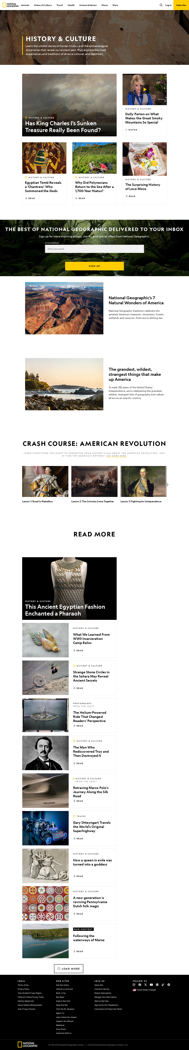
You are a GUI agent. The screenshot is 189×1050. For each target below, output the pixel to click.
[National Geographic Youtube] (151, 984)
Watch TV (60, 1013)
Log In (168, 5)
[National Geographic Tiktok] (163, 984)
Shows (104, 5)
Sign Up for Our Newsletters (106, 1005)
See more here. (117, 456)
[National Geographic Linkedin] (157, 984)
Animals (25, 5)
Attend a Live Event (64, 989)
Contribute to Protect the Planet (108, 1009)
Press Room (61, 1029)
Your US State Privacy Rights (29, 993)
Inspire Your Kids (63, 1001)
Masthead (60, 1025)
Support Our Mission (64, 1021)
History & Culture (43, 5)
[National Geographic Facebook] (140, 984)
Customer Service (101, 989)
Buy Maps (60, 997)
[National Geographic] (11, 5)
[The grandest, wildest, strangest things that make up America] (94, 384)
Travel (60, 5)
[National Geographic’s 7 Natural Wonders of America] (94, 308)
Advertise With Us (63, 1033)
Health (71, 5)
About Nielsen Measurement (30, 1005)
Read (31, 198)
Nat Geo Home (62, 985)
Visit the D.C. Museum (65, 1009)
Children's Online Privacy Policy (31, 997)
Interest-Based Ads (26, 1001)
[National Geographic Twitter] (145, 984)
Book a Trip (61, 993)
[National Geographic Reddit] (169, 984)
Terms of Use (23, 985)
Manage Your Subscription (105, 997)
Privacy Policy (23, 989)
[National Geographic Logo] (28, 1046)
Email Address (52, 242)
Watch (132, 130)
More (115, 5)
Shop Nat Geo (62, 1005)
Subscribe (98, 985)
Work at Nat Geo (101, 1001)
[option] (45, 484)
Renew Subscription (102, 993)
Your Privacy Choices (26, 1009)
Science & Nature (88, 5)
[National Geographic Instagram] (134, 984)
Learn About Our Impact (66, 1017)
